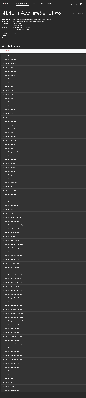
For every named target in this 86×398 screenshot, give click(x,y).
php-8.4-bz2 (9, 67)
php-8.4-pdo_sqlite (11, 167)
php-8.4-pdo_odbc (10, 160)
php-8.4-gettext (10, 102)
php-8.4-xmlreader (11, 202)
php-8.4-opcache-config (13, 290)
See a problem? (78, 13)
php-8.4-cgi (9, 379)
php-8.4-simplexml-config (13, 336)
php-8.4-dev (9, 371)
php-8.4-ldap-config (12, 271)
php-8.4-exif (9, 87)
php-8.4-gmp (9, 106)
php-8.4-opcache (10, 136)
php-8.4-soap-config (12, 340)
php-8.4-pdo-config (11, 302)
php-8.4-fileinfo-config (13, 244)
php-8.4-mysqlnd (10, 129)
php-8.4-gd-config (11, 252)
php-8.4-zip (9, 213)
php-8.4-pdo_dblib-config (13, 306)
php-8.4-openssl (10, 140)
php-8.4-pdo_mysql (11, 156)
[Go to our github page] (81, 4)
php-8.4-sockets (10, 190)
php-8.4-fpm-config (11, 390)
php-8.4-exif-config (12, 240)
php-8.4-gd (8, 98)
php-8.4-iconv (9, 110)
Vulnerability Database (22, 4)
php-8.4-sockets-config (13, 344)
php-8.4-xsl (9, 209)
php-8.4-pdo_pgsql (11, 163)
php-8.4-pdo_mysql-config (13, 309)
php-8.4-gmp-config (11, 259)
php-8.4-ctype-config (12, 229)
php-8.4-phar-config (12, 329)
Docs (47, 4)
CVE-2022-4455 (17, 24)
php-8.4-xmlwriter (11, 206)
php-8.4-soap (9, 186)
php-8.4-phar (9, 175)
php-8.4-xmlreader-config (13, 355)
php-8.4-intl (9, 113)
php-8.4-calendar (10, 71)
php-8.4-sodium (10, 194)
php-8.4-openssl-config (13, 294)
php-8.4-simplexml (11, 183)
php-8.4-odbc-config (12, 286)
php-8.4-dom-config (11, 236)
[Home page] (5, 4)
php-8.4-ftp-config (11, 248)
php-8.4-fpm (9, 386)
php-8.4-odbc (9, 133)
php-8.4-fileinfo (10, 90)
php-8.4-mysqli (10, 125)
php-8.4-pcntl (9, 144)
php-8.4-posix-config (12, 332)
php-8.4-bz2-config (11, 221)
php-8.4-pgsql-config (12, 325)
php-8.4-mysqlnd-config (13, 282)
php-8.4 (7, 56)
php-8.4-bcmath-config (12, 217)
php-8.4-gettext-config (13, 256)
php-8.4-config (10, 60)
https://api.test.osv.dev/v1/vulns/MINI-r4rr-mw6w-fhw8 (28, 21)
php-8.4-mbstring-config (13, 275)
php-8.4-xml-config (11, 352)
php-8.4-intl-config (12, 267)
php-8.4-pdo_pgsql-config (13, 317)
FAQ (40, 4)
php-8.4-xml (9, 198)
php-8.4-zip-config (11, 367)
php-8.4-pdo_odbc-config (13, 313)
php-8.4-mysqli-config (12, 279)
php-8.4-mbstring (10, 121)
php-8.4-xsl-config (11, 363)
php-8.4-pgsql (9, 171)
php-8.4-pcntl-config (12, 298)
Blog (34, 4)
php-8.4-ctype (9, 75)
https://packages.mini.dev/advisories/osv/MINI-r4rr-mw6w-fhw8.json (32, 19)
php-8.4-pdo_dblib (11, 152)
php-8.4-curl (9, 79)
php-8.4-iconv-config (12, 263)
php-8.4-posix (9, 179)
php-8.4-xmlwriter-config (13, 359)
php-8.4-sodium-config (12, 348)
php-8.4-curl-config (12, 233)
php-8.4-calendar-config (13, 225)
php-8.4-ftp (9, 94)
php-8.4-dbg (9, 382)
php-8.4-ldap (9, 117)
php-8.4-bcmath (10, 63)
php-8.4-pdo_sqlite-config (14, 321)
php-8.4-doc (9, 375)
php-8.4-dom (9, 83)
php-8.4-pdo (9, 148)
